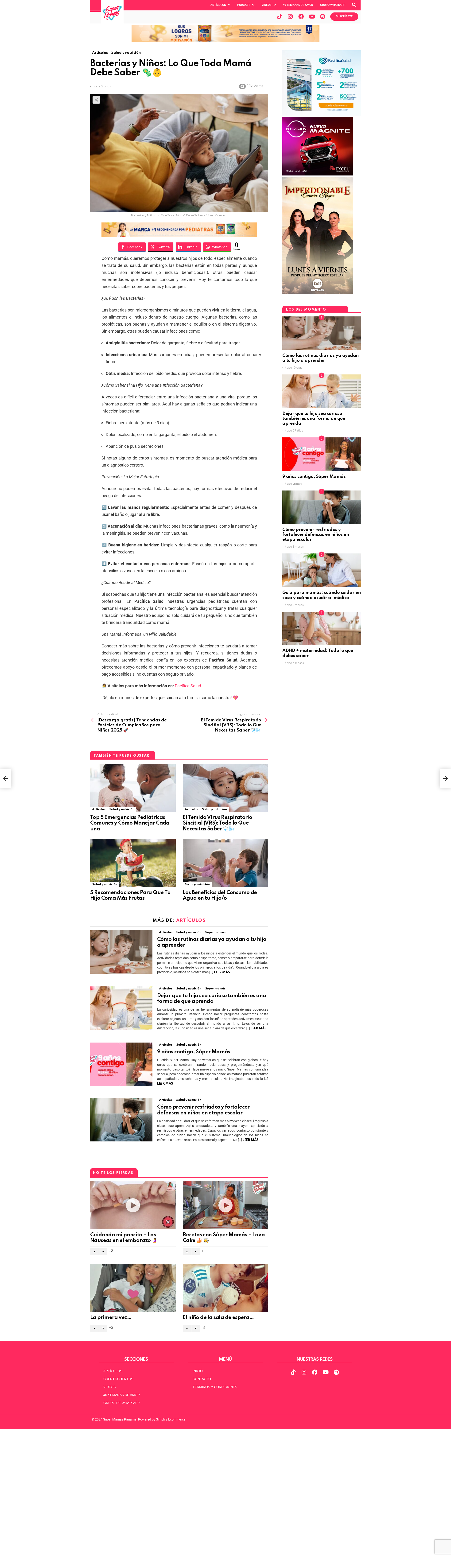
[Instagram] (290, 16)
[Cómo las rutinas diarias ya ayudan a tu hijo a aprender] (121, 952)
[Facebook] (301, 16)
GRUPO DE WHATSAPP (121, 1403)
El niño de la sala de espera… (218, 1317)
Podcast (243, 5)
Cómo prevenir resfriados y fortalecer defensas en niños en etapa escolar (315, 534)
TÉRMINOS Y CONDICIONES (215, 1387)
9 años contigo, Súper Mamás (193, 1052)
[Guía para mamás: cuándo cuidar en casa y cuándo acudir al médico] (321, 570)
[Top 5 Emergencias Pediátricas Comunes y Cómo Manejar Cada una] (133, 788)
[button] (220, 5)
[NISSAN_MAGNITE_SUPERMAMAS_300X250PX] (317, 174)
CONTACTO (202, 1379)
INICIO (198, 1371)
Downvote (103, 1251)
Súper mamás (215, 932)
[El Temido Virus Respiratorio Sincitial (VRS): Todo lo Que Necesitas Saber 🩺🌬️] (225, 788)
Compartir (96, 100)
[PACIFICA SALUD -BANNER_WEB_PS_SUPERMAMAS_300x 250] (321, 114)
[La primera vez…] (133, 1288)
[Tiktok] (279, 16)
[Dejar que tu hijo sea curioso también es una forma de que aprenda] (121, 1008)
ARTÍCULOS (112, 1371)
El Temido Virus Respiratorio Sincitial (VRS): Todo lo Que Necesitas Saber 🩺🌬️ (217, 823)
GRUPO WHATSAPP (332, 5)
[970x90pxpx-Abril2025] (225, 41)
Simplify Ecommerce (170, 1419)
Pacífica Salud (188, 685)
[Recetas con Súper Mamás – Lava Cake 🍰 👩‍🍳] (225, 1205)
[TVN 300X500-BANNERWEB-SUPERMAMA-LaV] (317, 293)
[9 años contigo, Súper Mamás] (121, 1064)
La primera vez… (111, 1317)
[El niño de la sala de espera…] (225, 1288)
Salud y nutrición (121, 809)
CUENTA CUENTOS (118, 1379)
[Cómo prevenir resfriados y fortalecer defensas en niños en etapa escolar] (121, 1119)
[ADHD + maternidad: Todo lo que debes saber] (321, 628)
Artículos (218, 5)
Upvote (94, 1251)
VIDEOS (109, 1387)
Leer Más (222, 972)
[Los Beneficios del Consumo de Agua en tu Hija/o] (225, 863)
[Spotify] (322, 16)
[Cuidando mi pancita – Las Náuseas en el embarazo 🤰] (133, 1205)
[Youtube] (312, 16)
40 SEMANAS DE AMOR (298, 5)
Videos (266, 5)
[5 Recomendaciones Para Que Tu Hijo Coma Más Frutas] (133, 863)
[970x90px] (179, 235)
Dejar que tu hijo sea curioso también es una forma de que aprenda (313, 418)
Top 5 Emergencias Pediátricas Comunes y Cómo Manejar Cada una (130, 823)
